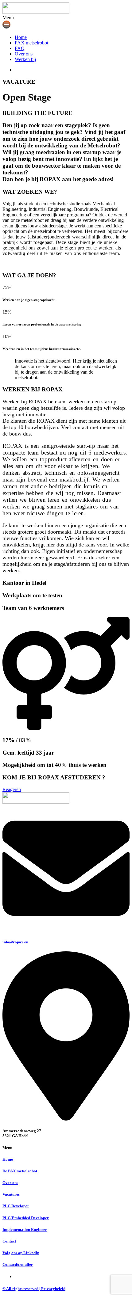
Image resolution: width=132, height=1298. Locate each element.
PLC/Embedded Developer (25, 1218)
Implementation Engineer (24, 1229)
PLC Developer (15, 1206)
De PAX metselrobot (19, 1171)
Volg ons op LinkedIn (20, 1252)
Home (21, 37)
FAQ (20, 48)
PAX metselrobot (31, 42)
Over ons (24, 53)
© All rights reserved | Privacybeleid (33, 1288)
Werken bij (25, 59)
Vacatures (11, 1194)
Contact (9, 1241)
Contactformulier (17, 1264)
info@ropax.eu (15, 942)
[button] (66, 22)
